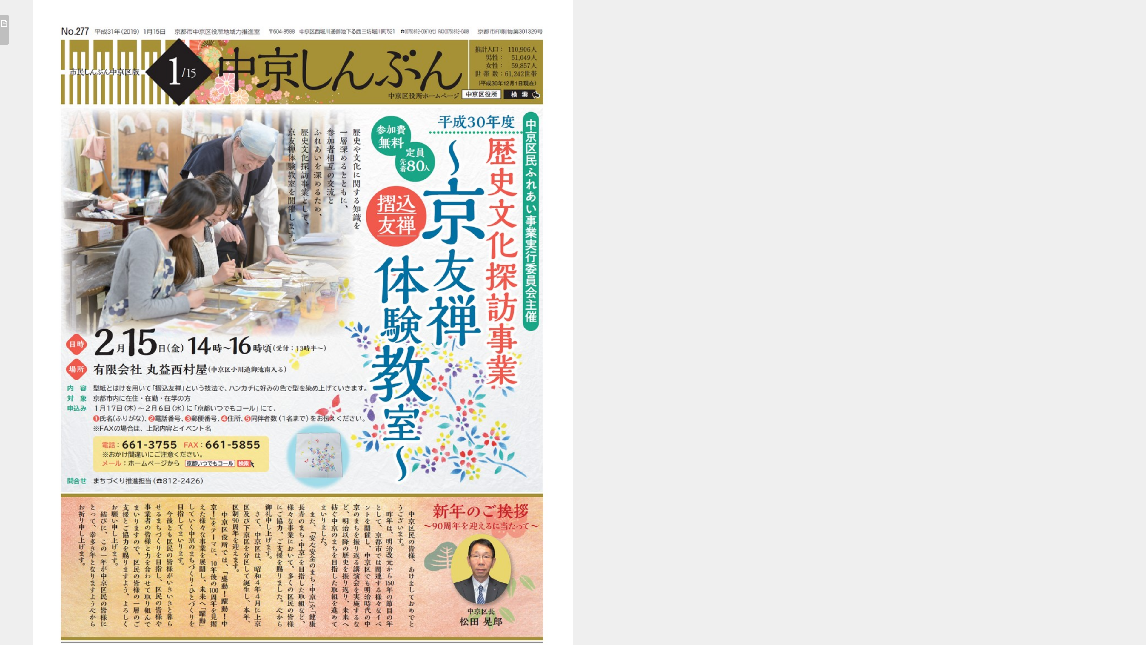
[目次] (4, 30)
